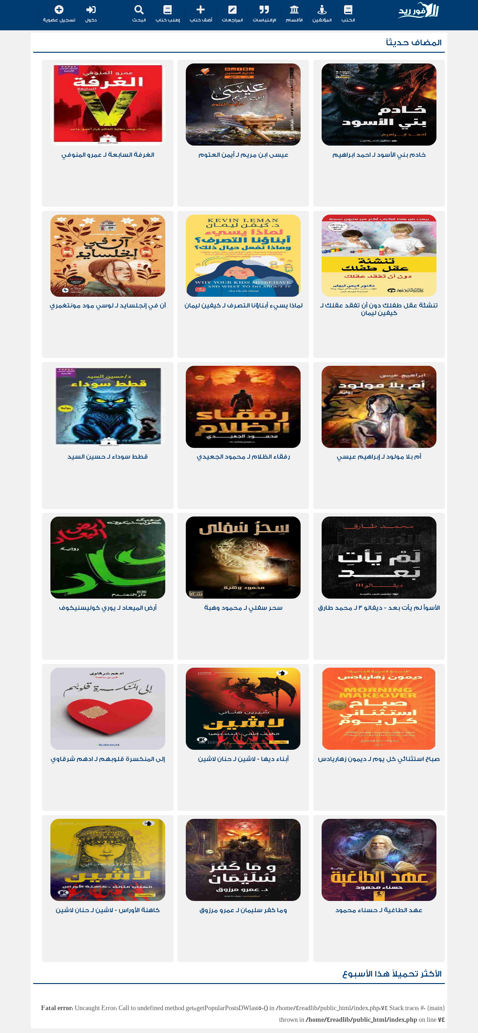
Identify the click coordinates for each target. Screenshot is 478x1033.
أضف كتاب (201, 20)
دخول (91, 20)
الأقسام (294, 20)
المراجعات (232, 20)
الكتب (348, 20)
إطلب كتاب (167, 20)
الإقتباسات (264, 20)
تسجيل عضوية (59, 20)
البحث (139, 20)
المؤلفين (321, 20)
